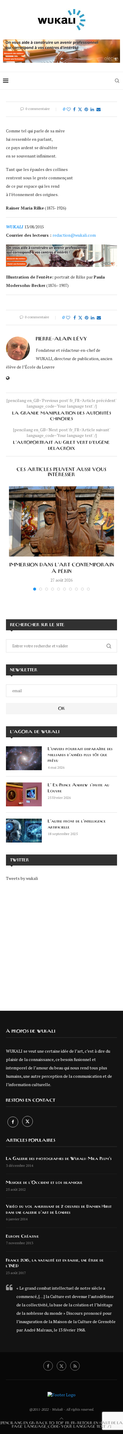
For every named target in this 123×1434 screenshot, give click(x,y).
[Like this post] (69, 109)
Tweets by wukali (22, 878)
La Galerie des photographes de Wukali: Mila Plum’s (59, 1159)
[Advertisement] (61, 942)
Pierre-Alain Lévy (61, 339)
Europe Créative (22, 1236)
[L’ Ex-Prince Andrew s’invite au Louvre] (24, 794)
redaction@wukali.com (74, 235)
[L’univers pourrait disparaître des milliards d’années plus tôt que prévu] (24, 758)
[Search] (117, 80)
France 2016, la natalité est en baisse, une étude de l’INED (55, 1263)
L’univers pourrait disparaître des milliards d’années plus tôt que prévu (80, 755)
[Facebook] (13, 1122)
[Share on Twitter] (80, 109)
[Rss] (75, 1366)
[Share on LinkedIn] (92, 109)
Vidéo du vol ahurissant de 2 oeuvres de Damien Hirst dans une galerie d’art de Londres (59, 1209)
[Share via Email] (98, 109)
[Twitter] (27, 1122)
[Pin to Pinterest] (86, 109)
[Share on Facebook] (74, 109)
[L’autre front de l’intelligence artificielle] (24, 831)
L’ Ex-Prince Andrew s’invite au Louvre (78, 788)
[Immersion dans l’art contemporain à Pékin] (61, 521)
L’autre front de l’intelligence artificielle (77, 824)
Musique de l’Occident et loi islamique (44, 1183)
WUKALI (15, 227)
